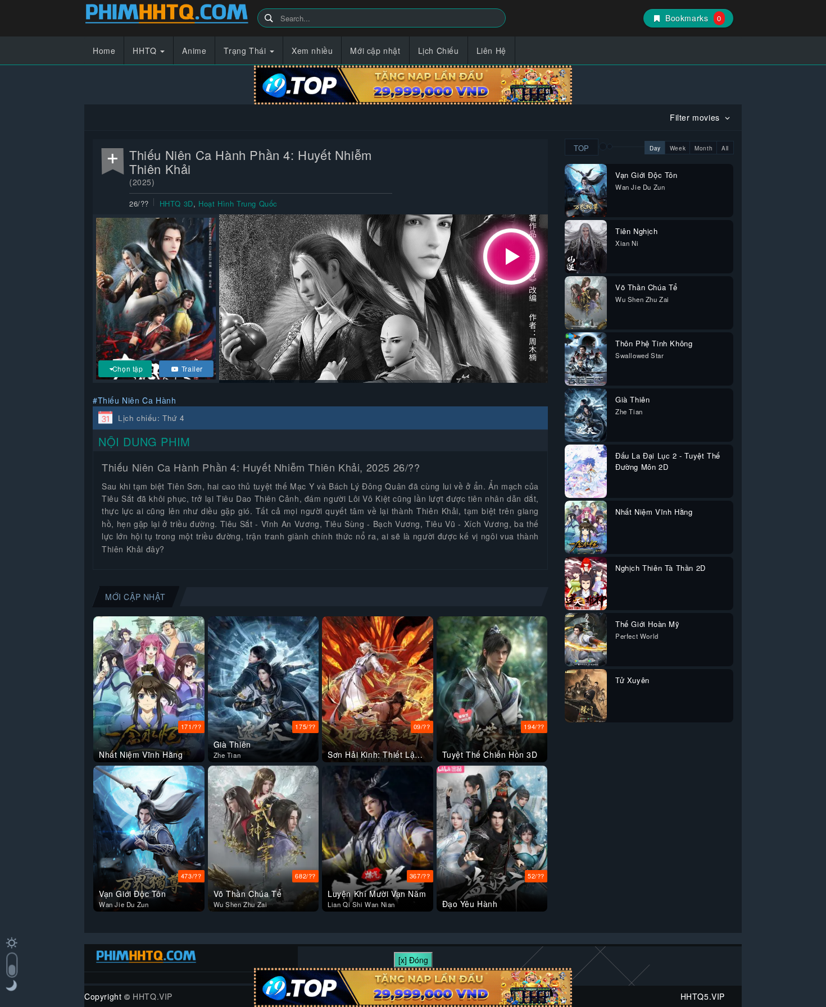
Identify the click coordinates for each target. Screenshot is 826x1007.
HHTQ (146, 50)
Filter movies (696, 117)
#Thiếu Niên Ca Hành (134, 400)
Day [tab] (655, 148)
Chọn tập (127, 368)
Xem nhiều (312, 50)
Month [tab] (703, 148)
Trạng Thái (246, 50)
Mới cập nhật (375, 50)
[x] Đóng (413, 959)
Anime (194, 50)
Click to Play (511, 256)
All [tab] (725, 148)
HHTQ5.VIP (166, 15)
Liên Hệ (491, 50)
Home (104, 50)
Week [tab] (678, 148)
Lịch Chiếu (438, 50)
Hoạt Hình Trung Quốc (238, 203)
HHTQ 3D (176, 203)
